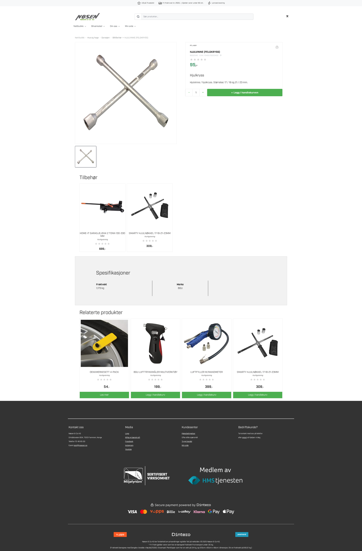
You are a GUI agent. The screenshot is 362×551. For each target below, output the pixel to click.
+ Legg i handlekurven (244, 92)
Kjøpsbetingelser (188, 433)
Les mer (104, 394)
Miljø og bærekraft (132, 437)
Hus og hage (93, 38)
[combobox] (194, 17)
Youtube (128, 449)
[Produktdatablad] (277, 47)
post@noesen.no (80, 445)
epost (244, 437)
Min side (129, 26)
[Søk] (138, 17)
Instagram (129, 445)
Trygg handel (187, 441)
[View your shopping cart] (287, 16)
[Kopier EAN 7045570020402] (220, 55)
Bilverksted (96, 26)
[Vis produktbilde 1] (85, 156)
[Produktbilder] (126, 157)
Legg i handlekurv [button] (155, 394)
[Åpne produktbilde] (126, 93)
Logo (127, 433)
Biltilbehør (117, 38)
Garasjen (106, 38)
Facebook (129, 441)
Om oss (113, 26)
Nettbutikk (79, 26)
